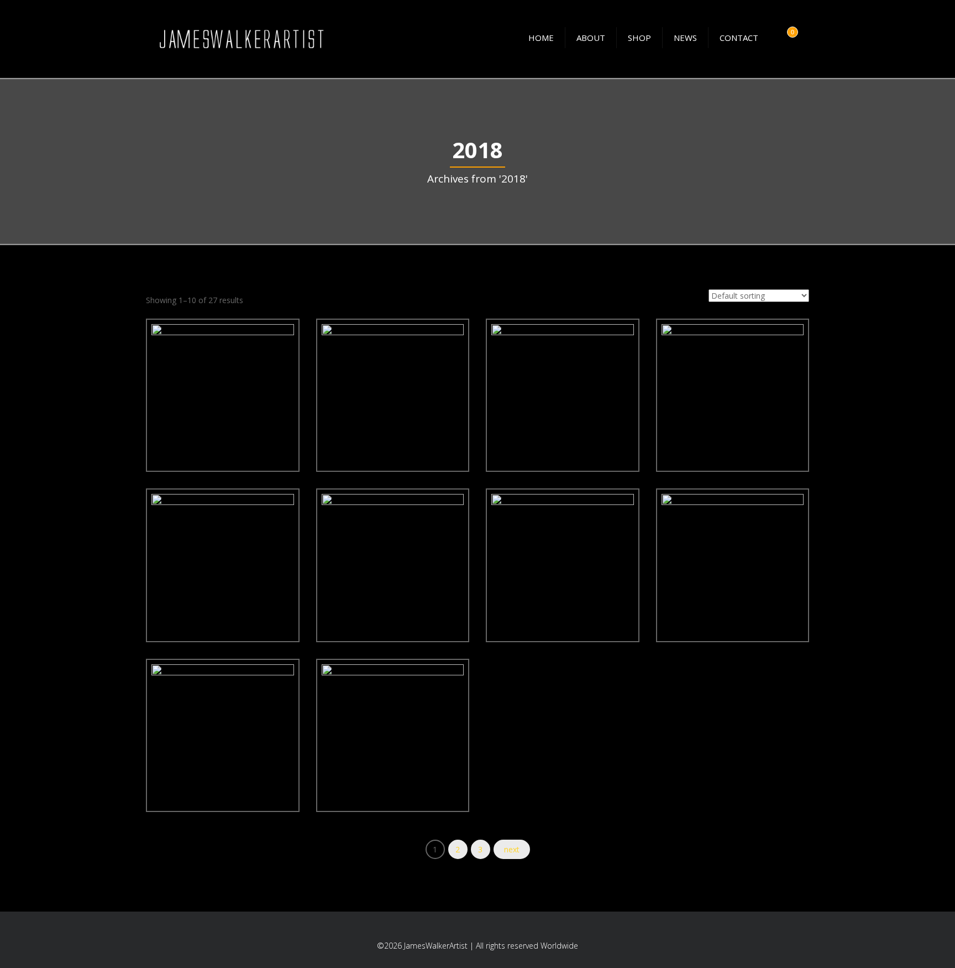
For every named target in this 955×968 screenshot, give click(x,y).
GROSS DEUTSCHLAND (392, 779)
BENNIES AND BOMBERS (562, 439)
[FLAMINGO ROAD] (182, 747)
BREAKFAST (222, 610)
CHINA (732, 610)
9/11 (222, 439)
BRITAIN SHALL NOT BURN (392, 610)
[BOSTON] (692, 407)
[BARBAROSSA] (352, 407)
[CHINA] (692, 577)
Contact (739, 37)
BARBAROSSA (392, 439)
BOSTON (732, 439)
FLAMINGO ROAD (222, 779)
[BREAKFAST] (182, 577)
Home (541, 37)
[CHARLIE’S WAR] (522, 577)
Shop (639, 37)
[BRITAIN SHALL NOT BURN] (352, 577)
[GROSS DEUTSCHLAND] (352, 747)
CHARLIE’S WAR (563, 610)
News (685, 37)
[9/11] (182, 407)
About (590, 37)
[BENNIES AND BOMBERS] (522, 407)
